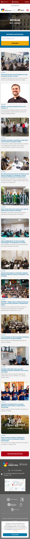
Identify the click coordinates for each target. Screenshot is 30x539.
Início (11, 23)
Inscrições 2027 (15, 5)
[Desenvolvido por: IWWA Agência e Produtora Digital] (15, 521)
